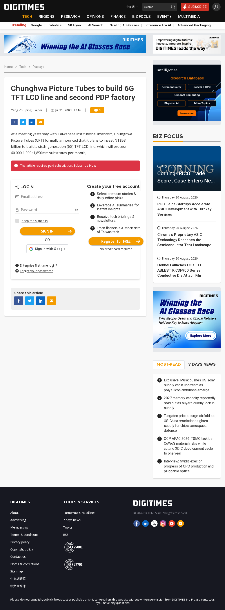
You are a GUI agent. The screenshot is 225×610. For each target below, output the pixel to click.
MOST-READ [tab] (169, 364)
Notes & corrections (24, 564)
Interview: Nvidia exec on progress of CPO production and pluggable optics (189, 466)
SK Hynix (75, 25)
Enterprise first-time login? (38, 265)
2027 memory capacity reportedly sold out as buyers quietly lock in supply (190, 403)
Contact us (18, 556)
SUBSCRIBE (197, 7)
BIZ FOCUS (141, 16)
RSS (66, 534)
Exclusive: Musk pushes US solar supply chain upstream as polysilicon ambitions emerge (189, 385)
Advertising (18, 520)
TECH (27, 16)
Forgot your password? (36, 271)
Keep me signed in (35, 221)
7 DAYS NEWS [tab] (202, 364)
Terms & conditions (24, 534)
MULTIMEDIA (189, 16)
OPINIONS (95, 16)
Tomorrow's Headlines (79, 513)
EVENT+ (164, 16)
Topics (68, 527)
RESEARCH (70, 16)
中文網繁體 (18, 578)
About (14, 513)
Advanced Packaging (194, 25)
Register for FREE (116, 241)
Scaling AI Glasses (124, 25)
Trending (18, 25)
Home (8, 67)
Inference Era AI (158, 25)
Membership (19, 527)
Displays (38, 67)
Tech (22, 67)
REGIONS (46, 16)
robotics (55, 25)
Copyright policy (21, 549)
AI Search (95, 25)
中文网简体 (18, 586)
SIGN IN (47, 231)
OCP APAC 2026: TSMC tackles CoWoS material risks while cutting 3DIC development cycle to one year (188, 446)
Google (36, 25)
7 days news (72, 520)
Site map (16, 571)
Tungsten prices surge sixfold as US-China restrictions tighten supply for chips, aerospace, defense (189, 423)
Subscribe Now (85, 165)
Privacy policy (19, 542)
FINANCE (118, 16)
